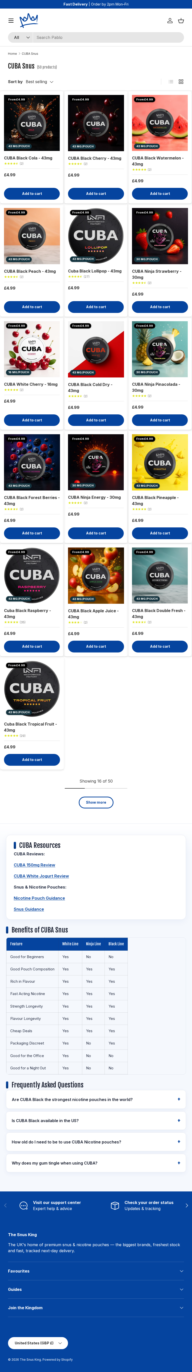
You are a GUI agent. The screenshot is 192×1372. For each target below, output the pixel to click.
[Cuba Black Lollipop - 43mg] (96, 236)
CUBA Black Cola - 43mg (28, 157)
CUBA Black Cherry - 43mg (94, 158)
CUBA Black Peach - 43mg (30, 271)
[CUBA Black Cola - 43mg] (32, 123)
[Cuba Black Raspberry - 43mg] (32, 575)
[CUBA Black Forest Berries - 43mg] (32, 462)
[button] (181, 20)
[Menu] (11, 20)
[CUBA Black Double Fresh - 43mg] (160, 575)
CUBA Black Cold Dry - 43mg (90, 387)
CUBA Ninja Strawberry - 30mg (157, 274)
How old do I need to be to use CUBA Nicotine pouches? (66, 1141)
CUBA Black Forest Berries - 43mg (32, 500)
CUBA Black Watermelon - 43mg (158, 161)
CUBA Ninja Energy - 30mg (94, 497)
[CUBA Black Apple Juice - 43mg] (96, 575)
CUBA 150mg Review (34, 864)
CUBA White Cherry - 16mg (31, 384)
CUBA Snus (30, 54)
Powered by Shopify (57, 1359)
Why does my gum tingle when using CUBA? (55, 1163)
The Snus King (30, 1359)
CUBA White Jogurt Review (41, 876)
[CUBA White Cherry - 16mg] (32, 349)
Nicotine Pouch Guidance (39, 898)
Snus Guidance (29, 909)
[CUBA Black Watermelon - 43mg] (160, 123)
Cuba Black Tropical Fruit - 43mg (30, 727)
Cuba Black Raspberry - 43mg (27, 613)
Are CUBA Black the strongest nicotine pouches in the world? (72, 1099)
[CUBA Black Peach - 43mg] (32, 236)
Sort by (15, 81)
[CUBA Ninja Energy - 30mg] (96, 462)
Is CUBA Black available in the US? (45, 1120)
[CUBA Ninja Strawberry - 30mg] (160, 236)
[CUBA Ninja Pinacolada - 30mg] (160, 349)
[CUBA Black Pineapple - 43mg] (160, 462)
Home (12, 54)
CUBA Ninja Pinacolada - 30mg (156, 387)
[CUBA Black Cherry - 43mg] (96, 123)
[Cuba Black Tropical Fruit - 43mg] (32, 689)
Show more (96, 802)
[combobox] (96, 37)
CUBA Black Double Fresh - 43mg (159, 613)
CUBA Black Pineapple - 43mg (155, 500)
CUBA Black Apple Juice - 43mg (93, 613)
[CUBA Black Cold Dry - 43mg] (96, 349)
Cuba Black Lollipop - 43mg (95, 270)
